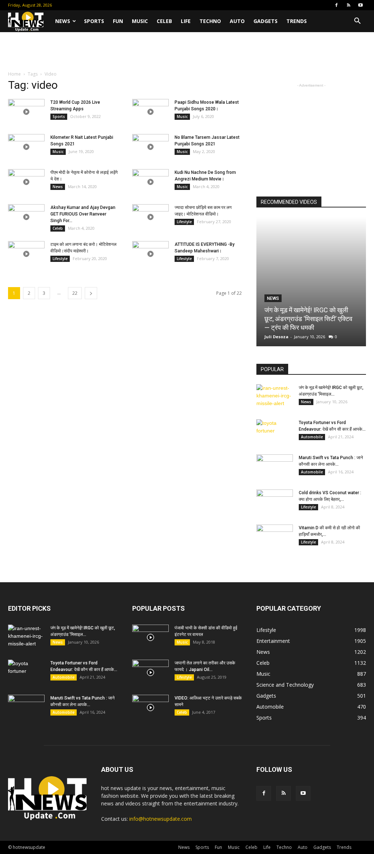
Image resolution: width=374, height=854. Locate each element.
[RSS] (348, 5)
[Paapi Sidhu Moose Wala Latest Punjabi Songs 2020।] (150, 112)
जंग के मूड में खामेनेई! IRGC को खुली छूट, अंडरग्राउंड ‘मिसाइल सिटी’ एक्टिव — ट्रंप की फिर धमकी (308, 318)
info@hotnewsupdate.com (160, 818)
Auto (237, 21)
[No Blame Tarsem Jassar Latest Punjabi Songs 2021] (150, 147)
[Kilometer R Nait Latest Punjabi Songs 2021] (26, 147)
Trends (296, 21)
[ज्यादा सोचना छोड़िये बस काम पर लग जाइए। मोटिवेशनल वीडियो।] (150, 217)
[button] (357, 21)
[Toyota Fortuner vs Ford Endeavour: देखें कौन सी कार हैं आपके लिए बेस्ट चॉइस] (274, 432)
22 (74, 293)
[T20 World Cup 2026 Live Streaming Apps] (26, 112)
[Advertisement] (187, 52)
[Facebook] (336, 5)
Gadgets (265, 21)
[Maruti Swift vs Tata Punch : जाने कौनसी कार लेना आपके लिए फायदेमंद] (274, 467)
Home (14, 74)
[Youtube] (360, 5)
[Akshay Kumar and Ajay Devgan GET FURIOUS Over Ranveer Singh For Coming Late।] (26, 217)
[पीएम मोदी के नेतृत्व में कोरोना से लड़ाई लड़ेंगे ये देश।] (26, 182)
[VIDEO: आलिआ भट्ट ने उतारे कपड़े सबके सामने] (150, 707)
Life (186, 21)
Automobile (312, 436)
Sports (94, 21)
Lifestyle (184, 221)
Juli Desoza (276, 336)
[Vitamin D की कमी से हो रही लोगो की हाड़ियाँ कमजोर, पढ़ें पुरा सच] (274, 537)
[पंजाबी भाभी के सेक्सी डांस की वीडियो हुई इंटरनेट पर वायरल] (150, 637)
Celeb (164, 21)
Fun (118, 21)
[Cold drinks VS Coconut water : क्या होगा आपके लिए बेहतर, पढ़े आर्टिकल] (274, 502)
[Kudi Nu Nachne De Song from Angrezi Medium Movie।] (150, 182)
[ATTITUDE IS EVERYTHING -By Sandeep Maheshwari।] (150, 254)
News (62, 21)
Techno (210, 21)
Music (140, 21)
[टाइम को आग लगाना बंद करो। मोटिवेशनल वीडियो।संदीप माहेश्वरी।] (26, 254)
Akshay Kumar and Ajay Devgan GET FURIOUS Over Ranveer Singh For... (82, 214)
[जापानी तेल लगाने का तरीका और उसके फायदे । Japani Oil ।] (150, 672)
